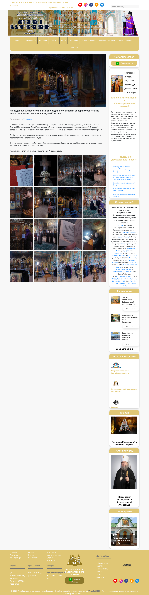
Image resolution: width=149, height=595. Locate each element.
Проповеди (43, 40)
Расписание (73, 40)
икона (132, 232)
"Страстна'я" (120, 269)
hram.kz (100, 566)
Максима (125, 232)
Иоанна (115, 255)
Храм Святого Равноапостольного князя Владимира (124, 189)
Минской (133, 265)
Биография (129, 73)
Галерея (128, 40)
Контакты (74, 47)
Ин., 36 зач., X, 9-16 (123, 276)
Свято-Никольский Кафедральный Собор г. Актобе (124, 184)
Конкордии (118, 253)
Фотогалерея (130, 92)
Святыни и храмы (88, 40)
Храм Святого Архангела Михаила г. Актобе (124, 195)
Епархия (18, 40)
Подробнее (131, 308)
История (102, 40)
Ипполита (131, 248)
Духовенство (31, 40)
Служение (129, 81)
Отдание (120, 225)
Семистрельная (119, 272)
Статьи (50, 558)
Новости (53, 40)
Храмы (31, 555)
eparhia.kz (101, 571)
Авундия (125, 251)
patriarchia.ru (102, 569)
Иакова (115, 262)
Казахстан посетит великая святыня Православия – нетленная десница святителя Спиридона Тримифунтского (123, 169)
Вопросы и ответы (115, 40)
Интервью (129, 77)
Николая (131, 260)
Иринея (118, 251)
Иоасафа (122, 255)
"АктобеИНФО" (95, 591)
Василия (126, 265)
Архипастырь (15, 558)
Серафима (133, 258)
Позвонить (127, 63)
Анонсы (63, 40)
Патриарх (14, 555)
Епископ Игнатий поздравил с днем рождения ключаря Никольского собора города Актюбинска (124, 177)
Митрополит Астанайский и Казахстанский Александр (124, 501)
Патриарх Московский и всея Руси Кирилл (124, 443)
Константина (132, 255)
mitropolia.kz (102, 563)
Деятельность (130, 88)
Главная (13, 552)
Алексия (133, 262)
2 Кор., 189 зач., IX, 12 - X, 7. (122, 279)
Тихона (124, 244)
